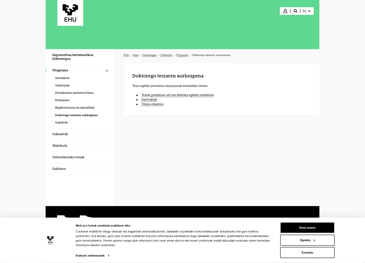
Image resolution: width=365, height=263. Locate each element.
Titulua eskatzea (152, 104)
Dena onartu (307, 227)
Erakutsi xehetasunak (90, 255)
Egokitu (305, 240)
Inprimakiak (149, 99)
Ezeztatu (307, 252)
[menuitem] (306, 11)
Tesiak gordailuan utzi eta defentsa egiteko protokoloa (177, 95)
